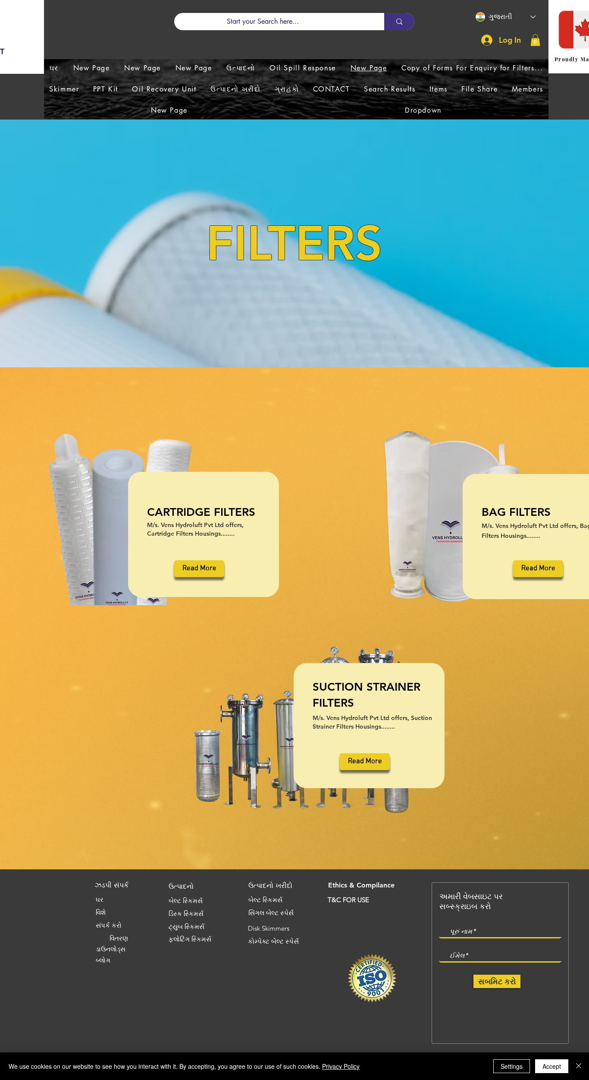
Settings (512, 1066)
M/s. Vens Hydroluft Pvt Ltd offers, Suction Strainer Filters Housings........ (372, 722)
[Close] (578, 1066)
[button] (535, 40)
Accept (551, 1066)
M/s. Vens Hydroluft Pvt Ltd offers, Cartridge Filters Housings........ (195, 529)
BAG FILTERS (516, 512)
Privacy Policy (341, 1066)
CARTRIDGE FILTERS (201, 512)
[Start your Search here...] (399, 21)
